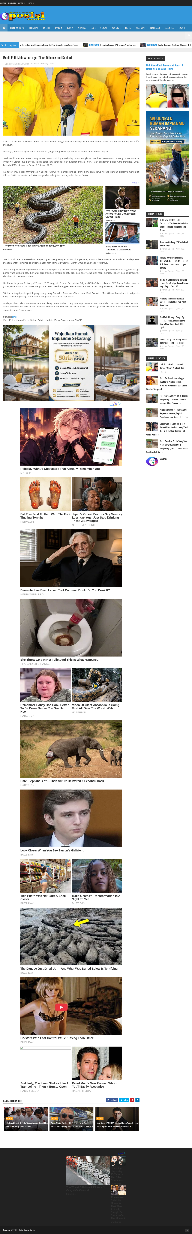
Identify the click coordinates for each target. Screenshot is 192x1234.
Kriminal (82, 27)
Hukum (70, 27)
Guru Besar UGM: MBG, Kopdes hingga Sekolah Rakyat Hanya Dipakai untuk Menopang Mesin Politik (117, 1125)
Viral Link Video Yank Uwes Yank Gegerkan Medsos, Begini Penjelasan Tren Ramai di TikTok (174, 413)
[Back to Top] (187, 1230)
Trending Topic (17, 27)
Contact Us (21, 3)
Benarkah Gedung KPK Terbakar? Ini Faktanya (72, 44)
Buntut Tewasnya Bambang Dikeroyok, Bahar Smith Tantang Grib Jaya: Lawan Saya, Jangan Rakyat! (150, 44)
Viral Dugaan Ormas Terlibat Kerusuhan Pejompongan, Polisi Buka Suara (173, 302)
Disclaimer (12, 3)
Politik (46, 27)
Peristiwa (33, 27)
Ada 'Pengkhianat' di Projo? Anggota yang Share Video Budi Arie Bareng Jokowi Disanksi (27, 1125)
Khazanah (140, 27)
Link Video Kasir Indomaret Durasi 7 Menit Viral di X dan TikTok (164, 67)
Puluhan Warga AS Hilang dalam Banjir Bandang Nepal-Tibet (173, 341)
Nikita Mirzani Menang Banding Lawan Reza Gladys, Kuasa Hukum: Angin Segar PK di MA (174, 283)
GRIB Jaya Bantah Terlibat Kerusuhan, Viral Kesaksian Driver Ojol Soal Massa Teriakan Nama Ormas (174, 225)
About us (3, 3)
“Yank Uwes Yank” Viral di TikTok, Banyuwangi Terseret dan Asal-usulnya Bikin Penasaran (174, 399)
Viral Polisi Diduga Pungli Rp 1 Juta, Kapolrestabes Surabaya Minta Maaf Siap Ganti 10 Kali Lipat (173, 322)
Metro (128, 27)
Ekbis (93, 27)
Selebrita (169, 27)
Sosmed (182, 27)
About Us (163, 458)
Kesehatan (155, 27)
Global (103, 27)
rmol (14, 316)
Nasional (116, 27)
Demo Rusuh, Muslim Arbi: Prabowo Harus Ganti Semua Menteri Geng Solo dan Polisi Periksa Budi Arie (72, 1125)
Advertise (31, 3)
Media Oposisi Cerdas (27, 1230)
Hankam (58, 27)
